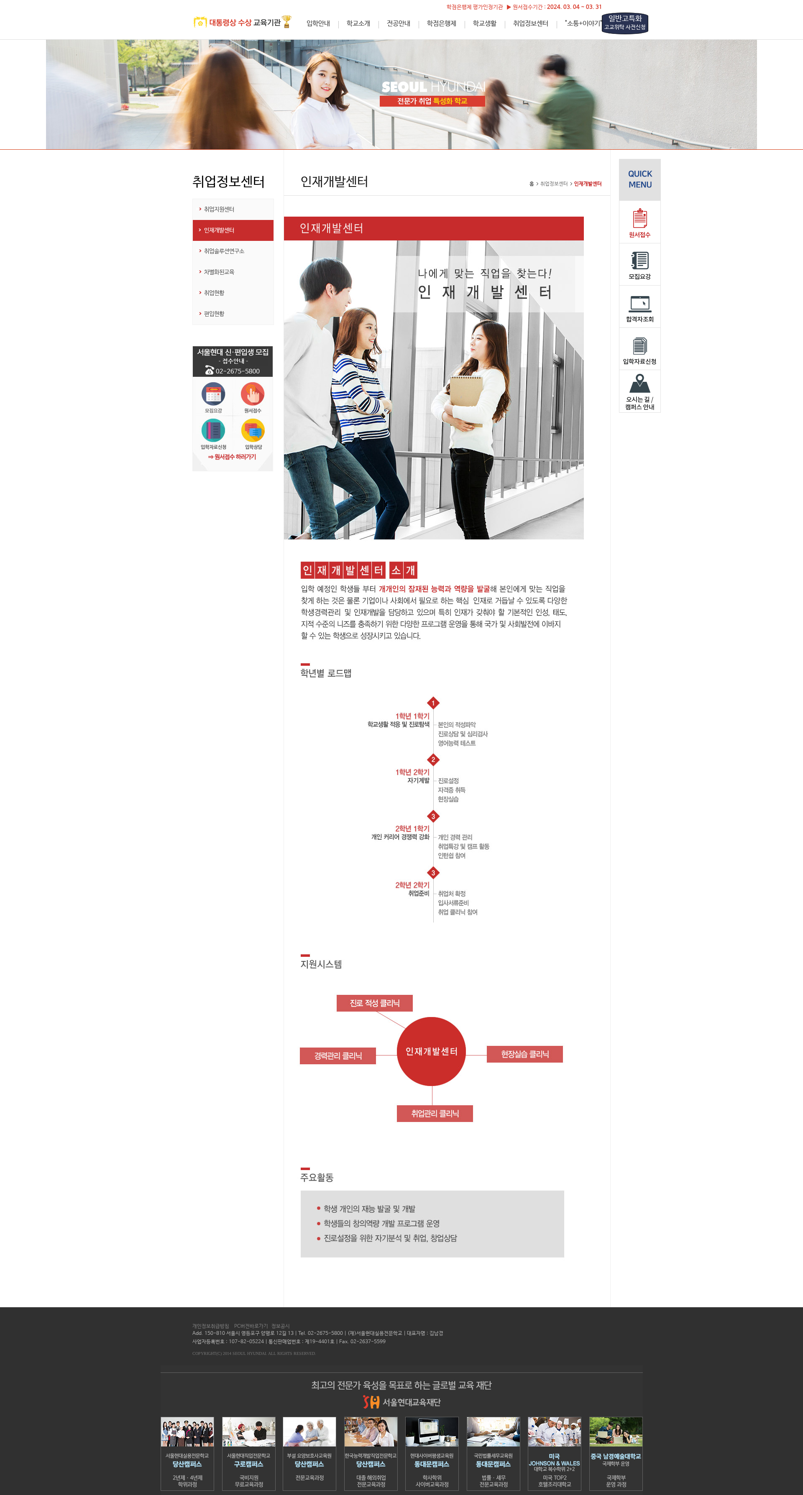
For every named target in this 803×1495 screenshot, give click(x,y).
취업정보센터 (530, 24)
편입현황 (214, 314)
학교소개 (358, 24)
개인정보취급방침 (210, 1326)
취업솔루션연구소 (224, 251)
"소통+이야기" (583, 24)
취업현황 (214, 293)
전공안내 (398, 24)
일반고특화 (625, 23)
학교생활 (484, 24)
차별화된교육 (219, 272)
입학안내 (318, 24)
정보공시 (280, 1326)
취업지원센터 (219, 209)
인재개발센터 (219, 230)
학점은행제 (441, 24)
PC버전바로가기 (251, 1326)
